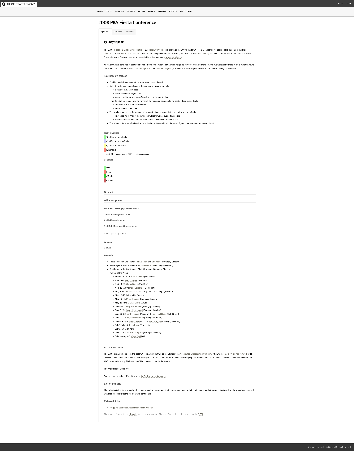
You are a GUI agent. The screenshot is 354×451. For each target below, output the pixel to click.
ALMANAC (119, 11)
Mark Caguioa (132, 299)
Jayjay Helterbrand (146, 265)
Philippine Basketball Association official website (131, 408)
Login (349, 3)
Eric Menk (156, 262)
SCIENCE (131, 11)
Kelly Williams (137, 276)
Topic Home (105, 32)
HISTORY (162, 11)
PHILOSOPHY (186, 11)
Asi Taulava (130, 291)
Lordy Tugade (133, 314)
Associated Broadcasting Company (196, 354)
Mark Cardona (135, 288)
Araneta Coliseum (174, 57)
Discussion (118, 32)
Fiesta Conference (157, 50)
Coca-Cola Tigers (204, 53)
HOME (100, 11)
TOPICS (108, 11)
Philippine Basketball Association (127, 50)
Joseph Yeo (134, 325)
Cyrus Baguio (132, 284)
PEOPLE (151, 11)
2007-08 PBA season (129, 53)
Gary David (135, 303)
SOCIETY (173, 11)
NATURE (141, 11)
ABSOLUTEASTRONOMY (21, 4)
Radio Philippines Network (235, 354)
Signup (340, 3)
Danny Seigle (131, 280)
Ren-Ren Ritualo (159, 314)
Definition (130, 32)
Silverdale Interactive (316, 447)
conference (109, 53)
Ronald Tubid (141, 262)
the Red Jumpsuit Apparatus (153, 376)
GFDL (200, 414)
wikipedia (133, 414)
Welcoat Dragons (164, 68)
